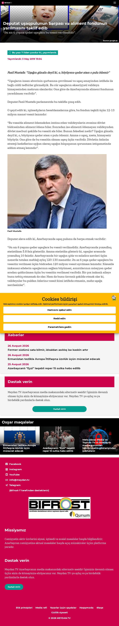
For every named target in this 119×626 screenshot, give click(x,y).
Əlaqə (100, 607)
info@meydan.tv (19, 479)
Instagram (15, 469)
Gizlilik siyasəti (59, 612)
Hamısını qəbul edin (59, 309)
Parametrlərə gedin (59, 326)
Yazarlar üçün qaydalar (63, 607)
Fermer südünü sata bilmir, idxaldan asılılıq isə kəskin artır (48, 349)
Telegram (15, 485)
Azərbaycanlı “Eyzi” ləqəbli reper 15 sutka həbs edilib (44, 368)
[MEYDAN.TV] (7, 3)
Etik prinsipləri (24, 607)
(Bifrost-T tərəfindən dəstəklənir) (29, 490)
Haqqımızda (86, 607)
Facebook (15, 464)
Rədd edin (59, 318)
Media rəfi (41, 607)
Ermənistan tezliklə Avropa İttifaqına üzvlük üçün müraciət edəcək (54, 359)
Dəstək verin (59, 409)
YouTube (14, 474)
